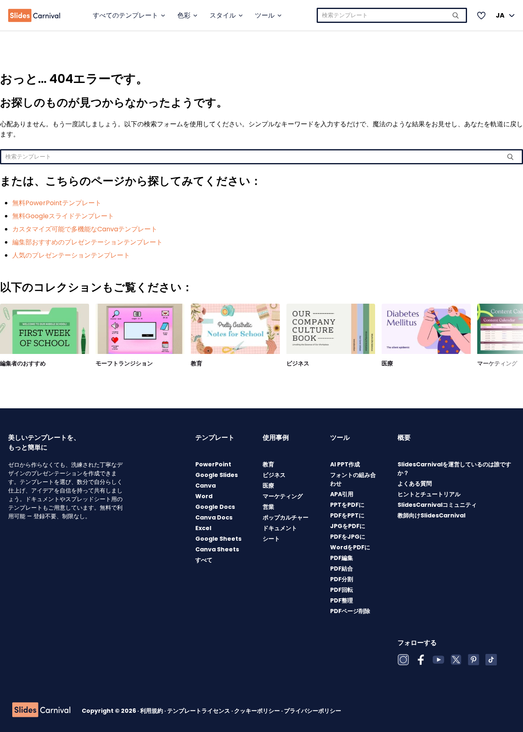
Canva (205, 485)
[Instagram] (403, 659)
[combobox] (392, 15)
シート (271, 539)
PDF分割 (341, 579)
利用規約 (152, 711)
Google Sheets (218, 539)
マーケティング (497, 363)
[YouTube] (438, 659)
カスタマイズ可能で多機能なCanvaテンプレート (84, 229)
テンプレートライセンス (199, 711)
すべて (203, 560)
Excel (203, 528)
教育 (196, 363)
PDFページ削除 (350, 611)
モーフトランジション (124, 363)
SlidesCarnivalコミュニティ (437, 505)
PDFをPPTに (347, 515)
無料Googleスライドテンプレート (63, 216)
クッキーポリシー (257, 711)
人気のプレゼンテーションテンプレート (71, 255)
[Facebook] (421, 659)
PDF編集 (341, 558)
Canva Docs (213, 517)
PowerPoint (213, 464)
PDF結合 (341, 568)
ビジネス (297, 363)
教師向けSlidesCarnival (431, 515)
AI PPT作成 (345, 464)
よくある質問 (415, 483)
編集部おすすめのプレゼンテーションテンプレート (87, 242)
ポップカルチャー (285, 517)
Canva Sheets (217, 549)
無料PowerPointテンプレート (56, 203)
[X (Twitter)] (456, 659)
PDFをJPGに (347, 537)
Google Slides (216, 475)
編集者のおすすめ (23, 363)
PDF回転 (341, 590)
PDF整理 (341, 600)
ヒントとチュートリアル (429, 494)
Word (203, 496)
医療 (387, 363)
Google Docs (215, 507)
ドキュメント (280, 528)
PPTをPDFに (347, 505)
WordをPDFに (350, 547)
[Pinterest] (473, 659)
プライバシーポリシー (312, 711)
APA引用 (341, 494)
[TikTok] (491, 659)
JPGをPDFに (347, 526)
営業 (268, 507)
